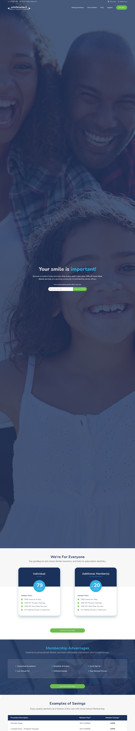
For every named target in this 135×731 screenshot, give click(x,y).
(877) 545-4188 (13, 1)
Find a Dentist (92, 7)
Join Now (122, 8)
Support (109, 7)
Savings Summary (78, 7)
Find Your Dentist (79, 289)
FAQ (102, 7)
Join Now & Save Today (67, 630)
